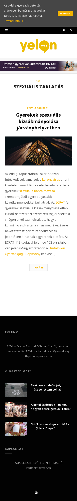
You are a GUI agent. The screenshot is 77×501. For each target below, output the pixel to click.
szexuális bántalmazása (37, 191)
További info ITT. (14, 21)
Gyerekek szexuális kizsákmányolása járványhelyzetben (38, 121)
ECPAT (60, 202)
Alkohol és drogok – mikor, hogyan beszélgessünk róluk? (50, 407)
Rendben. (65, 13)
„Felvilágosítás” (37, 108)
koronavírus (51, 179)
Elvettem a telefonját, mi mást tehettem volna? (48, 387)
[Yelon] (38, 46)
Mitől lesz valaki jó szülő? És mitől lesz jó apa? (50, 426)
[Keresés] (71, 30)
